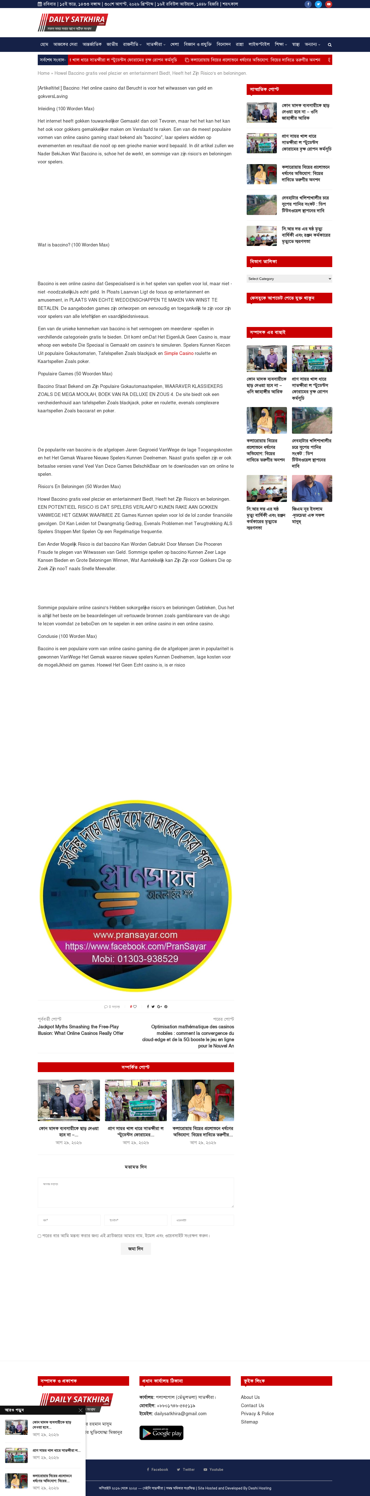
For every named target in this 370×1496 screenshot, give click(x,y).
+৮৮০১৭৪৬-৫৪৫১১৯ (176, 1405)
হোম (44, 44)
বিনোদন (224, 44)
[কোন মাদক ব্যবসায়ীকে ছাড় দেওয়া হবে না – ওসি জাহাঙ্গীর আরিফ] (69, 1100)
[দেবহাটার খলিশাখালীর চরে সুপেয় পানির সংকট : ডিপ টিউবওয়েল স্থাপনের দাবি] (262, 205)
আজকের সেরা (65, 44)
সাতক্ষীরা (154, 44)
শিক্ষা (279, 44)
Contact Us (252, 1405)
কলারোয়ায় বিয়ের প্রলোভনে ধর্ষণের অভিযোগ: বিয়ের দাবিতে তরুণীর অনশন (214, 60)
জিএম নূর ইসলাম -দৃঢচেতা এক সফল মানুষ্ (308, 515)
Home (44, 73)
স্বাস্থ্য (296, 44)
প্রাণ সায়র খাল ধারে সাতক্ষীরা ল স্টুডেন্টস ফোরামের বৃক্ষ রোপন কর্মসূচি (74, 60)
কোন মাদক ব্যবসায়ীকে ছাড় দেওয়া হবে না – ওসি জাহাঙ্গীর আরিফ (305, 112)
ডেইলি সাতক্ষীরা (153, 1488)
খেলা (174, 44)
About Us (250, 1397)
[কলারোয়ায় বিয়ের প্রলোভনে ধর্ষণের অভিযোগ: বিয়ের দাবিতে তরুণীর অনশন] (203, 1100)
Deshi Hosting (259, 1488)
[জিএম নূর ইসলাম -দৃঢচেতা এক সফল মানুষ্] (312, 488)
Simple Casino (179, 353)
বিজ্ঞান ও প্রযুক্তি (198, 44)
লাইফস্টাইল (259, 44)
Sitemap (249, 1422)
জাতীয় (112, 44)
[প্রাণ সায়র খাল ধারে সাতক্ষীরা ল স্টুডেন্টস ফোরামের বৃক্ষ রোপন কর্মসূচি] (136, 1100)
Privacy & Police (257, 1413)
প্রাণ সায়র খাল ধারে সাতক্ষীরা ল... (57, 1450)
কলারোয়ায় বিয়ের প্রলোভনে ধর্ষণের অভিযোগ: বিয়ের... (52, 1478)
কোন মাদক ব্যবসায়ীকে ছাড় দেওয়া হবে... (52, 1425)
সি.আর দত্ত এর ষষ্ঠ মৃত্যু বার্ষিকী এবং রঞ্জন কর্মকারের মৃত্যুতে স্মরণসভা (306, 235)
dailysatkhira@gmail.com (180, 1413)
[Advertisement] (240, 22)
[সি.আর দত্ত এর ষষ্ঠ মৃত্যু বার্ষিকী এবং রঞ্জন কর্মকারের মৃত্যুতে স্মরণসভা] (262, 236)
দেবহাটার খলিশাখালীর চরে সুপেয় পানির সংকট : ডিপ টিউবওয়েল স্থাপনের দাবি (305, 204)
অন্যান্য (311, 44)
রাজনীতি (130, 44)
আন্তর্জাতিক (92, 44)
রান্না (240, 44)
